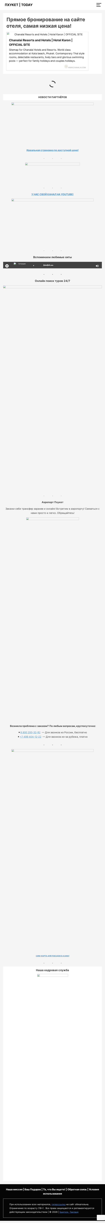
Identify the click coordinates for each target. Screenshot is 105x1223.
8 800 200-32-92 (30, 732)
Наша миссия (14, 1189)
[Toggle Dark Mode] (101, 1217)
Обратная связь (77, 1189)
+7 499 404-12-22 (30, 736)
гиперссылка (58, 1204)
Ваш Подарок (32, 1189)
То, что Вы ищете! (54, 1189)
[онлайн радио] (48, 265)
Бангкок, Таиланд (69, 1212)
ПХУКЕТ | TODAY (18, 5)
